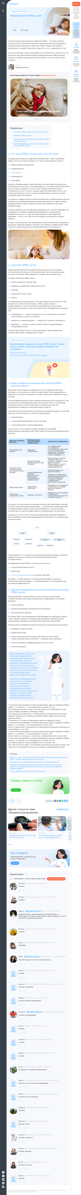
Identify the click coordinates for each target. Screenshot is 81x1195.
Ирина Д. (21, 1053)
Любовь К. (21, 929)
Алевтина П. (22, 984)
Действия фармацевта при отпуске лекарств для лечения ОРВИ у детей (31, 145)
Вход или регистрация (56, 879)
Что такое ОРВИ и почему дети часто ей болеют (30, 132)
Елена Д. (20, 1066)
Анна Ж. (20, 1162)
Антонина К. (22, 1134)
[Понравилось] (20, 890)
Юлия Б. (20, 956)
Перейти (15, 863)
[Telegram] (67, 801)
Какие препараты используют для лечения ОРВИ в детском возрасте (32, 140)
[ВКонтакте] (55, 801)
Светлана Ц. (21, 883)
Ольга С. (20, 942)
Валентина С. (22, 1121)
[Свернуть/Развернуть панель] (3, 7)
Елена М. (21, 970)
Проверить (16, 790)
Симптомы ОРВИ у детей (22, 135)
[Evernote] (62, 801)
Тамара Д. (21, 998)
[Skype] (65, 801)
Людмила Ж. (22, 1107)
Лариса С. (21, 1175)
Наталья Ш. (21, 1039)
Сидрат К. (21, 1080)
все (62, 809)
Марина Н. (21, 911)
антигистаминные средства (22, 575)
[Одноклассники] (57, 801)
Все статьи (14, 4)
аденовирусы (16, 173)
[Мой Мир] (60, 801)
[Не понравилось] (18, 801)
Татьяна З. (21, 897)
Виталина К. (22, 1012)
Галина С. (21, 1026)
